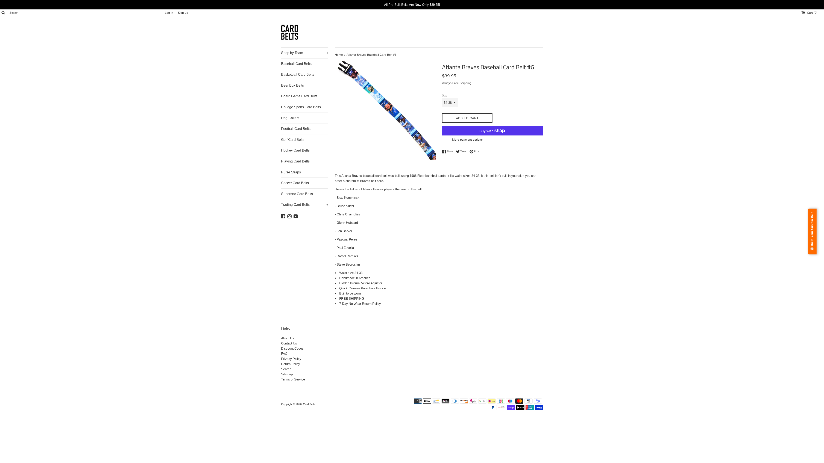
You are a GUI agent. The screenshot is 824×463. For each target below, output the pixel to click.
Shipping (465, 83)
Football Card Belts (296, 129)
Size (444, 95)
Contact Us (289, 343)
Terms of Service (293, 379)
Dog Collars (290, 118)
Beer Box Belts (292, 85)
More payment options (467, 139)
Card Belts (309, 404)
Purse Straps (291, 172)
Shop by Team (304, 53)
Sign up (183, 12)
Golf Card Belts (292, 139)
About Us (287, 338)
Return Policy (290, 364)
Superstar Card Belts (297, 194)
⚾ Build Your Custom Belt (812, 231)
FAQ (284, 353)
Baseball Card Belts (296, 64)
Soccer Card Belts (295, 183)
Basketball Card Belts (297, 74)
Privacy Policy (291, 359)
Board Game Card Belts (299, 96)
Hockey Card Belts (295, 150)
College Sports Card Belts (301, 107)
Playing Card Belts (295, 161)
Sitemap (287, 374)
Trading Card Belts (304, 204)
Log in (169, 12)
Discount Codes (292, 348)
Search (286, 369)
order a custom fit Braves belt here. (359, 181)
